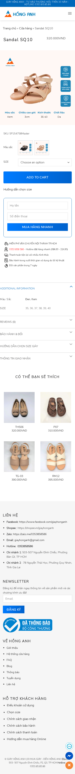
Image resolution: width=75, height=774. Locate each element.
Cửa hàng (25, 28)
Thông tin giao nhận (15, 358)
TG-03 (19, 476)
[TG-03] (19, 456)
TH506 (19, 427)
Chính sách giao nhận (21, 719)
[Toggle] (71, 286)
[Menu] (70, 13)
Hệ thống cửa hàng (18, 654)
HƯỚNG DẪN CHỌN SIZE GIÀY (19, 346)
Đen (27, 299)
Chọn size (13, 712)
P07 (55, 427)
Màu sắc (7, 147)
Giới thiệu (12, 648)
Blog (9, 666)
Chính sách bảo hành (21, 726)
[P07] (55, 407)
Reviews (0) (8, 322)
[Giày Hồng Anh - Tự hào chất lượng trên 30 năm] (29, 13)
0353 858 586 (16, 249)
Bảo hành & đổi (11, 334)
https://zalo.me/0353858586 (30, 534)
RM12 (55, 476)
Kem (34, 299)
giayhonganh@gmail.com (29, 540)
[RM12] (55, 456)
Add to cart (37, 177)
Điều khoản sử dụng (20, 705)
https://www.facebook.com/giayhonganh (43, 522)
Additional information (17, 288)
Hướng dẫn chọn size (17, 189)
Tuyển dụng (14, 678)
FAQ (9, 660)
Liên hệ (11, 684)
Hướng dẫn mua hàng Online (26, 739)
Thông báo (13, 672)
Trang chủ (9, 28)
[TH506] (19, 407)
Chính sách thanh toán (22, 732)
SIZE (5, 162)
